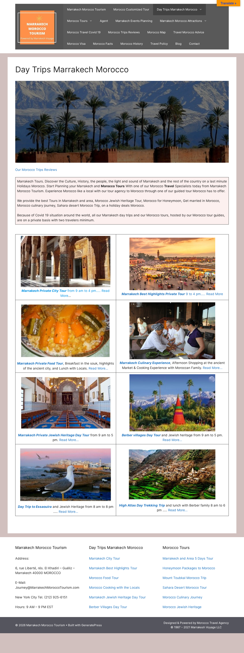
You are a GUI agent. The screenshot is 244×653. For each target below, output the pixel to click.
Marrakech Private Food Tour (40, 363)
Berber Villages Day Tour (108, 607)
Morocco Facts (103, 43)
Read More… (98, 368)
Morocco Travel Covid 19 (83, 32)
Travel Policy (159, 43)
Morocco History (131, 43)
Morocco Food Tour (104, 578)
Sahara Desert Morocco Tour (185, 587)
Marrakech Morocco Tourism (86, 9)
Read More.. (212, 368)
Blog (178, 43)
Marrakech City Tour (104, 558)
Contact (194, 43)
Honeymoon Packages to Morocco (189, 568)
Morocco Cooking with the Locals (114, 587)
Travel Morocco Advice (188, 32)
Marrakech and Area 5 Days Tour (188, 558)
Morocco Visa (76, 43)
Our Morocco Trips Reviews (36, 170)
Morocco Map (156, 32)
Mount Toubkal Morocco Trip (184, 578)
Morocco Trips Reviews (124, 32)
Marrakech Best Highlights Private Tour (153, 294)
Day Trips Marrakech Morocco (177, 9)
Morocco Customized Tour (131, 9)
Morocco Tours (77, 21)
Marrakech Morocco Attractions (181, 21)
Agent (104, 21)
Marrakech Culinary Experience (145, 363)
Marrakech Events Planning (134, 21)
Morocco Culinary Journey (182, 597)
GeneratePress (91, 625)
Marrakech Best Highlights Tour (113, 568)
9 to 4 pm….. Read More (204, 294)
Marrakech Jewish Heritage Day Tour (117, 597)
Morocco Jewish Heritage (182, 607)
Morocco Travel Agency (213, 623)
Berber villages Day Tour (141, 435)
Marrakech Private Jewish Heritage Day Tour (53, 435)
